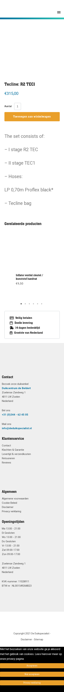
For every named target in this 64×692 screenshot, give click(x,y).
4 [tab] (34, 305)
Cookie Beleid (9, 502)
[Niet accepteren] (1, 689)
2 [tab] (26, 305)
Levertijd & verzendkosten (16, 454)
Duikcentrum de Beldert (16, 388)
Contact (6, 445)
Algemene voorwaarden (15, 498)
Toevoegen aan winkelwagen (32, 117)
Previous (15, 267)
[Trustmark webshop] (31, 363)
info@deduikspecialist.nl (17, 428)
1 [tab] (22, 305)
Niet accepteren (32, 674)
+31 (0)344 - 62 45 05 (15, 414)
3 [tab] (30, 305)
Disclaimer (7, 507)
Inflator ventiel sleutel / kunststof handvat (29, 277)
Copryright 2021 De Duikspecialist (31, 633)
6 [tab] (42, 305)
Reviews (6, 462)
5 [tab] (38, 305)
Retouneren (8, 458)
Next (48, 267)
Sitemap (38, 639)
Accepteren (32, 665)
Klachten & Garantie (13, 449)
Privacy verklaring (11, 511)
